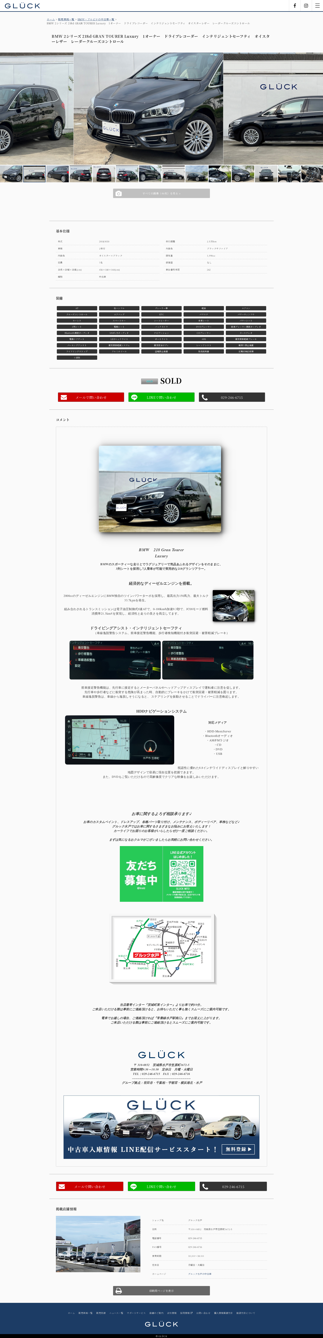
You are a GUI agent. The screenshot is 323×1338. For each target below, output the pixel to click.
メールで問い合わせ (91, 397)
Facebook (294, 5)
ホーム (51, 19)
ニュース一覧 (116, 1312)
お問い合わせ (203, 1312)
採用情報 (185, 1312)
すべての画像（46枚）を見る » (161, 193)
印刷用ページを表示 (161, 1291)
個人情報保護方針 (223, 1312)
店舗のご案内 (156, 1312)
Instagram (306, 5)
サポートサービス (136, 1312)
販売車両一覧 (66, 19)
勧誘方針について (245, 1312)
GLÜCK (22, 5)
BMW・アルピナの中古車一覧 (96, 19)
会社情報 (171, 1312)
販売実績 (101, 1312)
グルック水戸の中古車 (200, 1273)
